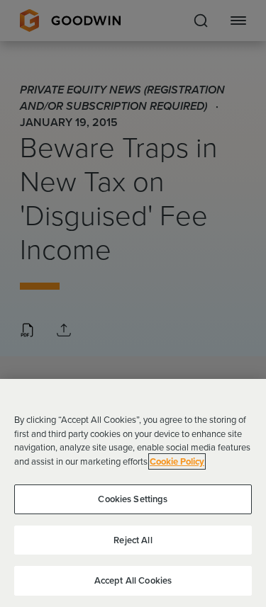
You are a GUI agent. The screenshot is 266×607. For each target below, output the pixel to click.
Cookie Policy (177, 461)
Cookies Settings (132, 499)
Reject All (132, 540)
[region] (133, 493)
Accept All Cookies (133, 580)
